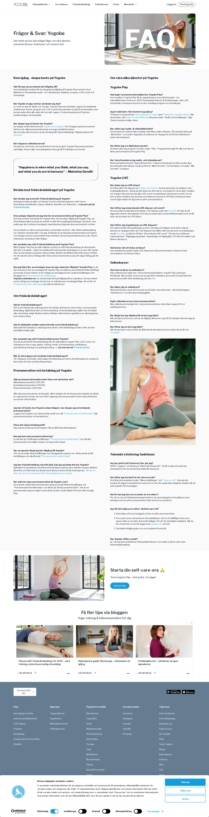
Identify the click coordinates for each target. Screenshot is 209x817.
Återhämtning (93, 759)
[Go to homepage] (21, 4)
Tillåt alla (185, 782)
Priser (116, 4)
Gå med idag (120, 586)
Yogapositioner (57, 713)
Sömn (89, 723)
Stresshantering (94, 734)
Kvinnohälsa (92, 739)
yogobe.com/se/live (148, 188)
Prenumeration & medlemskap (41, 275)
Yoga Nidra (91, 718)
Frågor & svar (165, 729)
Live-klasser (61, 4)
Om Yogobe (164, 734)
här (153, 278)
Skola (161, 775)
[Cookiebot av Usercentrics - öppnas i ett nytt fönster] (18, 811)
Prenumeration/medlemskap (78, 413)
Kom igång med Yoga (146, 114)
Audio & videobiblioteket (25, 718)
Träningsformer (57, 729)
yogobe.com (157, 524)
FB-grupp (127, 734)
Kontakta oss (165, 723)
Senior (89, 775)
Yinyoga (90, 744)
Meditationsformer (59, 723)
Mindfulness (92, 754)
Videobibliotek (40, 4)
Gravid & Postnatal (95, 770)
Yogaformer (56, 718)
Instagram (128, 718)
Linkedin (127, 729)
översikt (172, 211)
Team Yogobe (166, 744)
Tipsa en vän (169, 480)
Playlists (18, 744)
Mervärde (129, 4)
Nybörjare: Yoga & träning (176, 114)
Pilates (89, 764)
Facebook (127, 713)
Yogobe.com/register (53, 126)
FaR (161, 770)
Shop (161, 739)
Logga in (171, 4)
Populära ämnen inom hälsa (27, 739)
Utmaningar (19, 734)
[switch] (82, 811)
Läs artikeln (25, 673)
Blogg (162, 749)
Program (18, 729)
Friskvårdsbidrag (81, 4)
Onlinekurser (101, 4)
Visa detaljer (153, 811)
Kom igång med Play (23, 713)
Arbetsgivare (165, 754)
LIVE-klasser (20, 723)
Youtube (127, 723)
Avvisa (185, 799)
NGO (161, 764)
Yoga (88, 749)
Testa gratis (187, 4)
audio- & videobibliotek (137, 117)
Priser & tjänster (167, 713)
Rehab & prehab (94, 729)
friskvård (18, 135)
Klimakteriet (92, 713)
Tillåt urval (185, 790)
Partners (163, 759)
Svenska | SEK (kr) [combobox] (24, 691)
